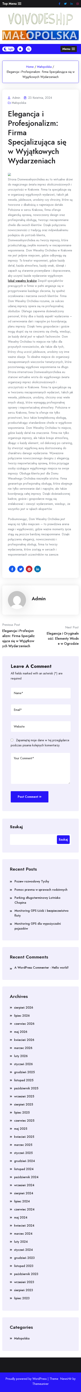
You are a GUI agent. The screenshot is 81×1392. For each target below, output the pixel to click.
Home (30, 67)
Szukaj (16, 826)
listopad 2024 (24, 1169)
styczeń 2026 (23, 1064)
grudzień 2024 (24, 1161)
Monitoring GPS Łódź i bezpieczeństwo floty (42, 913)
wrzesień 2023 (24, 1282)
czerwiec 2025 (24, 1120)
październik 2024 (26, 1177)
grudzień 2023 (24, 1258)
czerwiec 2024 (24, 1209)
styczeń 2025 (23, 1153)
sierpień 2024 (23, 1193)
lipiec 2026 (22, 1015)
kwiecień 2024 (24, 1225)
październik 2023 (26, 1274)
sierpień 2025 (23, 1104)
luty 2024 (21, 1242)
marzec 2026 (23, 1048)
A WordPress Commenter (32, 967)
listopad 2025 (23, 1080)
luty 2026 (21, 1056)
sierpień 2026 (23, 1007)
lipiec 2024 (22, 1201)
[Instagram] (77, 3)
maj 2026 (20, 1032)
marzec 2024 (23, 1233)
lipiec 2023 (22, 1298)
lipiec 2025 (22, 1112)
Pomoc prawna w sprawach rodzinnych (41, 890)
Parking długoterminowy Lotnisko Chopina (37, 900)
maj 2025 (20, 1129)
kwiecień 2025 (24, 1137)
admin (39, 598)
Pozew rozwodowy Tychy (32, 881)
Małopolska (44, 67)
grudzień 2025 (24, 1072)
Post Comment (28, 797)
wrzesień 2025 (24, 1096)
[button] (11, 3)
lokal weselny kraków (22, 281)
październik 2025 (26, 1088)
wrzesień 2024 (24, 1185)
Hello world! (60, 967)
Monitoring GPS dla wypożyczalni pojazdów (38, 926)
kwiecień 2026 (24, 1040)
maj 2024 (20, 1217)
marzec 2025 (23, 1145)
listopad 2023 (23, 1266)
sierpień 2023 (23, 1290)
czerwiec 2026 (24, 1024)
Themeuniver (40, 1384)
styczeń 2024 (23, 1250)
